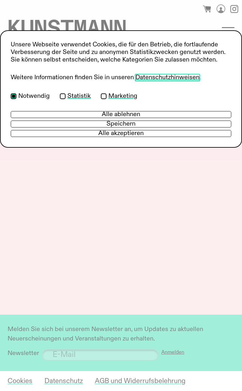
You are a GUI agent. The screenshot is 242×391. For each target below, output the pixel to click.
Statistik (79, 96)
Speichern (121, 124)
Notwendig (34, 96)
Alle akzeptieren (121, 133)
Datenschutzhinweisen (167, 77)
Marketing (122, 96)
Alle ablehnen (121, 114)
